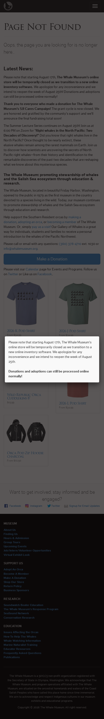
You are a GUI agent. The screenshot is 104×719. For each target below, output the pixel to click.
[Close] (99, 336)
